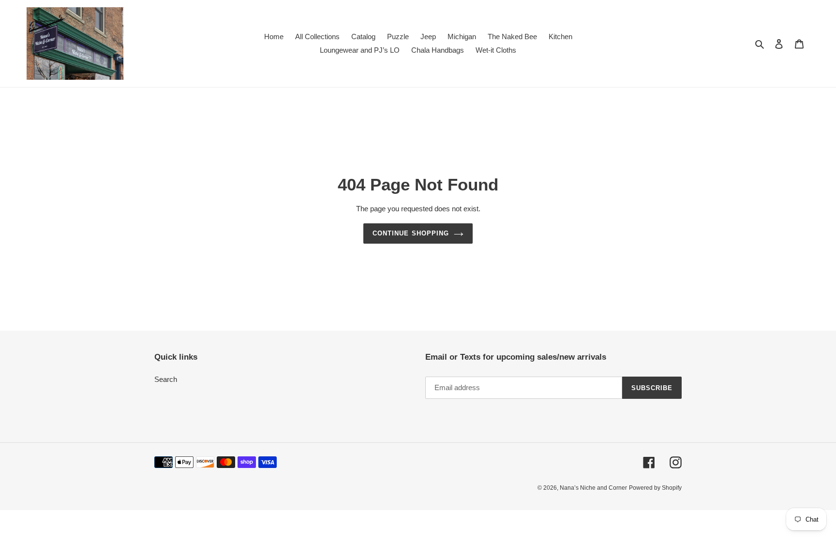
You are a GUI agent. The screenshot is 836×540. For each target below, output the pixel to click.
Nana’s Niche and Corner (593, 487)
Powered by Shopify (655, 487)
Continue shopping (411, 233)
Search (165, 379)
